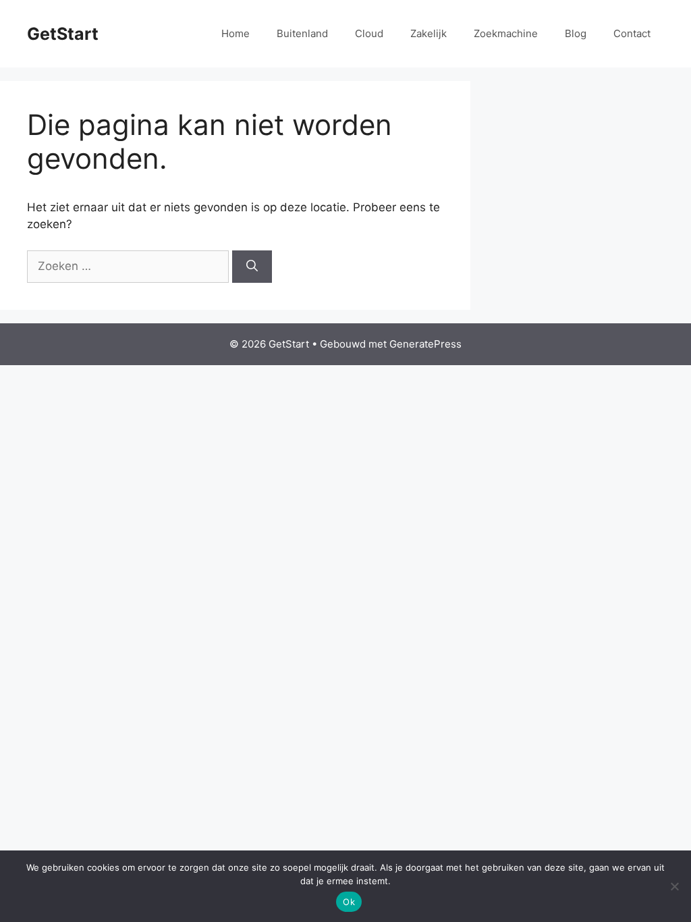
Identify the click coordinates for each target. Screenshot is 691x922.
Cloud (369, 33)
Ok (349, 901)
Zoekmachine (506, 33)
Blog (575, 33)
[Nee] (674, 886)
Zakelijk (428, 33)
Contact (632, 33)
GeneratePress (425, 343)
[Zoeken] (252, 266)
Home (235, 33)
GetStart (63, 34)
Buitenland (302, 33)
